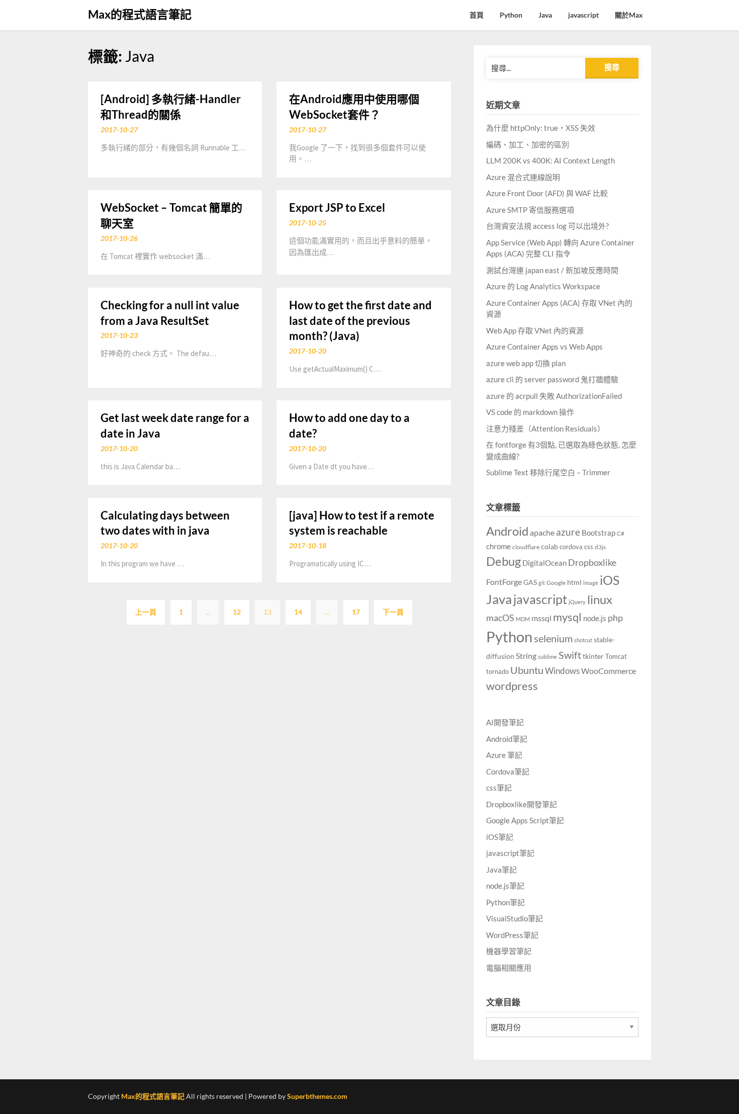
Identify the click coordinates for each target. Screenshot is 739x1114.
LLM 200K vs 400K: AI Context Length (550, 160)
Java (545, 15)
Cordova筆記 (507, 771)
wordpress (512, 686)
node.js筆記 (505, 885)
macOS (500, 617)
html (574, 582)
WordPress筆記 (512, 934)
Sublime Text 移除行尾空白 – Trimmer (548, 472)
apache (542, 532)
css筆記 (499, 787)
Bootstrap (598, 532)
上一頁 (145, 612)
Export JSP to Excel (337, 207)
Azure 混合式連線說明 (523, 177)
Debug (503, 561)
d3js (600, 547)
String (526, 655)
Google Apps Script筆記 (525, 820)
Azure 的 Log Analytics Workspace (543, 286)
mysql (567, 617)
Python (511, 15)
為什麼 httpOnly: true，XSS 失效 (540, 127)
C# (620, 533)
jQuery (577, 601)
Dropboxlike (592, 562)
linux (599, 599)
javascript (583, 15)
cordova (571, 547)
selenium (553, 638)
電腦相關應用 (508, 967)
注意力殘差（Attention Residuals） (545, 428)
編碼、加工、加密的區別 (527, 144)
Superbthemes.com (317, 1096)
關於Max (629, 15)
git (541, 582)
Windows (562, 670)
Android (507, 531)
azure (568, 532)
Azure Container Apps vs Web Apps (544, 346)
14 (298, 612)
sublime (547, 656)
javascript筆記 (510, 853)
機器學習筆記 (508, 951)
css (588, 547)
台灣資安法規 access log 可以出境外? (547, 225)
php (615, 617)
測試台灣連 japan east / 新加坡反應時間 (552, 270)
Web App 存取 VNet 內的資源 (535, 330)
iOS (609, 579)
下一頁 (393, 612)
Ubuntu (526, 670)
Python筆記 (505, 902)
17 (356, 612)
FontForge (504, 581)
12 (237, 612)
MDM (523, 619)
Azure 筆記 (504, 754)
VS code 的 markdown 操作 (530, 411)
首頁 (477, 15)
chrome (498, 546)
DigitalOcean (544, 563)
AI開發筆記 (505, 722)
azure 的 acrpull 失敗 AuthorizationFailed (554, 395)
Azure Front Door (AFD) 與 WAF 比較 (547, 193)
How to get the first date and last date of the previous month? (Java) (360, 320)
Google (556, 582)
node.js (594, 618)
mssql (541, 618)
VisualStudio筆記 (514, 918)
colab (549, 546)
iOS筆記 (499, 836)
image (590, 582)
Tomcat (616, 656)
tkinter (593, 656)
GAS (530, 582)
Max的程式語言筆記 (140, 14)
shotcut (583, 640)
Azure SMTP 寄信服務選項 (530, 209)
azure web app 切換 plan (526, 363)
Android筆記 (506, 738)
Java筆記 (501, 869)
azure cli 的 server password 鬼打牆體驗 (552, 379)
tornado (497, 671)
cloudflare (525, 547)
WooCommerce (608, 670)
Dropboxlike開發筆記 (521, 804)
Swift (570, 655)
